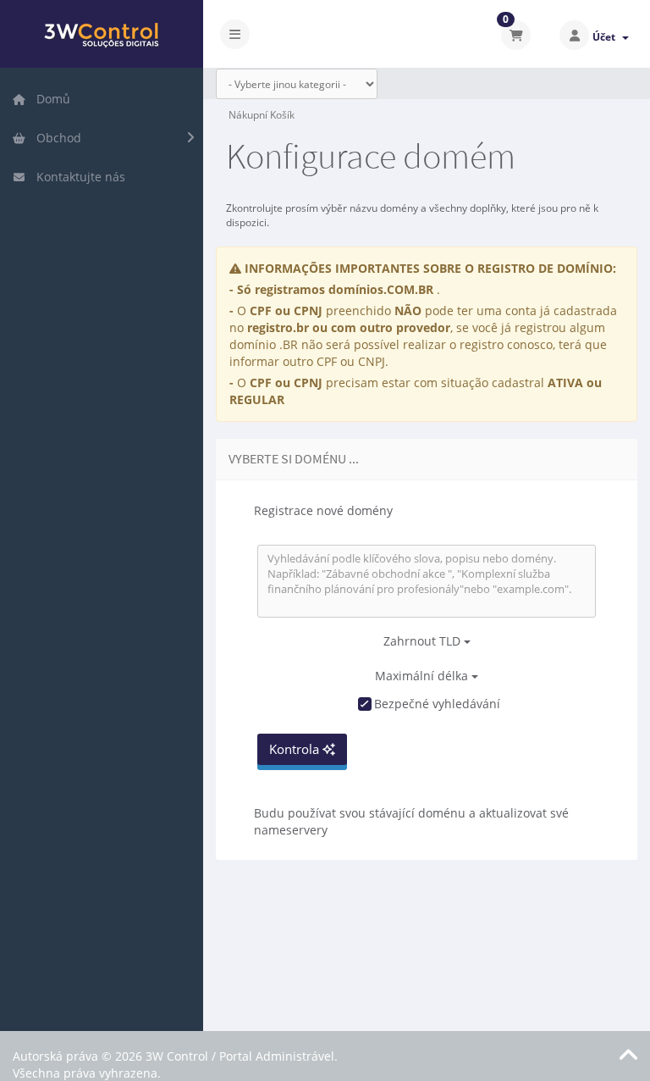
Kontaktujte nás (77, 177)
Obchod (55, 138)
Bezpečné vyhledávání (437, 704)
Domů (50, 99)
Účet (606, 37)
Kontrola (295, 748)
